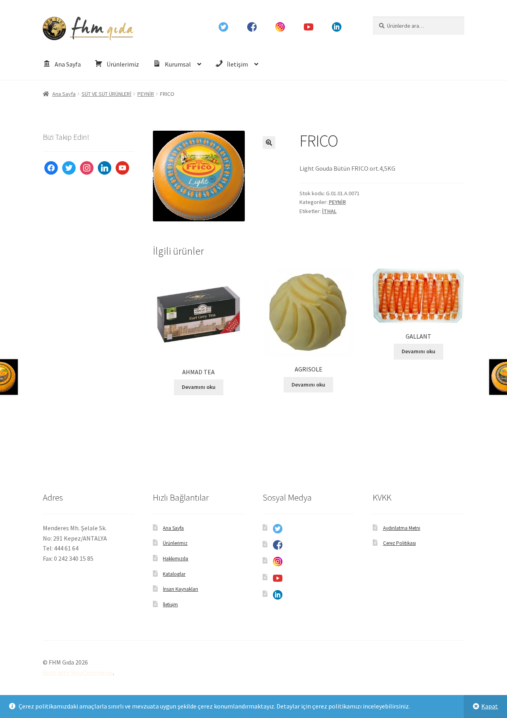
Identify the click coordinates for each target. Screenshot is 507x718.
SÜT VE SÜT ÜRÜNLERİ (107, 93)
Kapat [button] (489, 706)
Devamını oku (198, 386)
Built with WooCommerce (78, 672)
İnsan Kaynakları (180, 589)
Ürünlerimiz (175, 543)
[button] (269, 142)
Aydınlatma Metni (401, 528)
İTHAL (329, 211)
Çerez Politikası (399, 543)
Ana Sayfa (64, 93)
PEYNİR (145, 93)
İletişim (170, 604)
